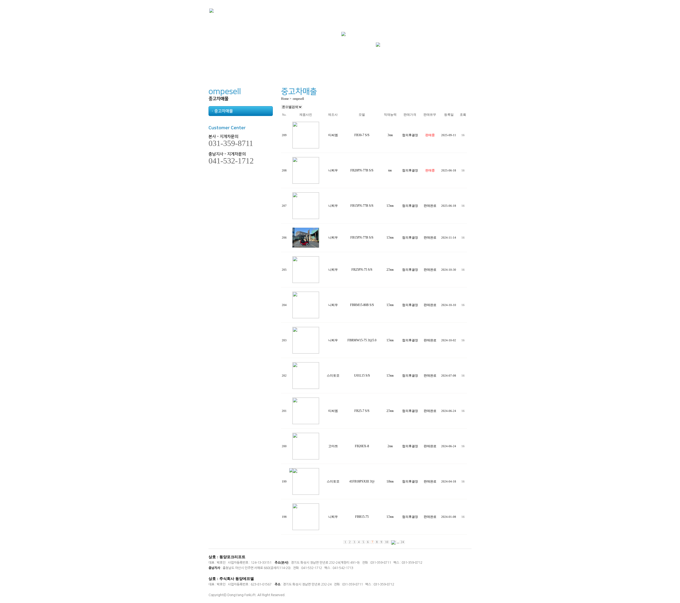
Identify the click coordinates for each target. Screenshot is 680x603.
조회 (463, 115)
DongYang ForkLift (241, 595)
